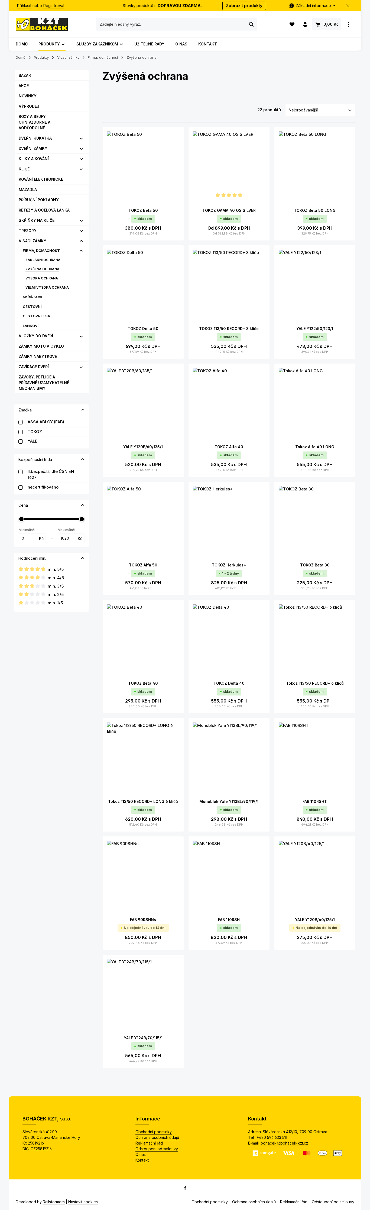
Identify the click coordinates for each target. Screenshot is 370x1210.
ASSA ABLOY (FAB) (46, 421)
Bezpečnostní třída (35, 459)
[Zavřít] (348, 6)
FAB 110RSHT (315, 801)
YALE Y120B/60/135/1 (143, 446)
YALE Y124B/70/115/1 (143, 1038)
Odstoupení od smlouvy (156, 1148)
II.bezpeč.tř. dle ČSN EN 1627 (51, 474)
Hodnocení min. (32, 558)
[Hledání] (251, 24)
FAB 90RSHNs (143, 919)
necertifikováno (43, 487)
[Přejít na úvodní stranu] (42, 24)
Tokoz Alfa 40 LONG (314, 446)
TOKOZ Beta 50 (143, 210)
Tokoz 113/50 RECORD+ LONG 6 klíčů (143, 801)
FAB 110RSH (229, 919)
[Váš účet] (305, 24)
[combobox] (171, 24)
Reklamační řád (149, 1143)
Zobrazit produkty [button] (244, 5)
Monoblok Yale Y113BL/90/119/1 (228, 801)
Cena (23, 505)
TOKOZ (35, 431)
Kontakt (142, 1160)
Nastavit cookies (83, 1201)
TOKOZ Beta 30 (315, 565)
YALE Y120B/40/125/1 (315, 919)
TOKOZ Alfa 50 (143, 565)
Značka (25, 410)
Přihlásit (24, 5)
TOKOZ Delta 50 (143, 328)
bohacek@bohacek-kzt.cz (284, 1143)
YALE (32, 441)
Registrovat (53, 5)
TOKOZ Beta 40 (143, 683)
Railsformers (54, 1201)
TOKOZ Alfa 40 (229, 446)
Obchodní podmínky (153, 1131)
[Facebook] (185, 1188)
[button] (81, 138)
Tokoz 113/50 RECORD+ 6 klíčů (315, 683)
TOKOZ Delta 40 (229, 683)
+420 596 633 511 (272, 1137)
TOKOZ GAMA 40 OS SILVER (229, 210)
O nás (140, 1154)
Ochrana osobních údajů (157, 1137)
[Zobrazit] (348, 24)
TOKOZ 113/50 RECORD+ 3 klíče (229, 328)
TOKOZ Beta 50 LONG (315, 210)
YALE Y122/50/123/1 (314, 328)
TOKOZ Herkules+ (229, 565)
